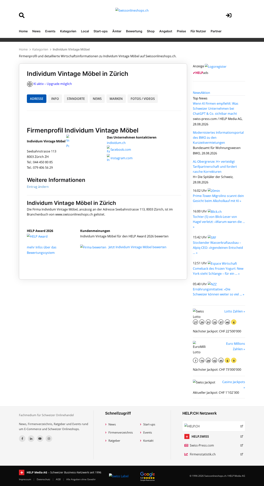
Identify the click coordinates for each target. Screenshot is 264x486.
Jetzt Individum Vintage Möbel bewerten (137, 247)
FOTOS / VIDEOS (143, 99)
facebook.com (120, 149)
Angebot (165, 31)
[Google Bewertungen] (147, 476)
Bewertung (134, 31)
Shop (151, 31)
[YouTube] (40, 438)
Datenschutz (44, 479)
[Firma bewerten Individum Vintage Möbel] (93, 247)
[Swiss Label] (119, 476)
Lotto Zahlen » (234, 311)
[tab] (197, 93)
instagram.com (121, 158)
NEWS (97, 99)
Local (85, 31)
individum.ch (116, 143)
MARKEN (116, 99)
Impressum (25, 479)
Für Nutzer (198, 31)
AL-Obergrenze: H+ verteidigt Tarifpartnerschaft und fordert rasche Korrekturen (215, 166)
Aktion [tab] (205, 93)
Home (23, 31)
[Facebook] (22, 438)
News (36, 31)
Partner (216, 31)
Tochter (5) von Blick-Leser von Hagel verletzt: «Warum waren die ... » (219, 222)
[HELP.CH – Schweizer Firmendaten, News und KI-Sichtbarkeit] (213, 426)
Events (50, 31)
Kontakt (148, 440)
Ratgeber (114, 440)
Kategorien (68, 31)
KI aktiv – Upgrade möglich (52, 84)
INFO (55, 99)
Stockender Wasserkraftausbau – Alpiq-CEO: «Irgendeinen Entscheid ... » (218, 247)
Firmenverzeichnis (120, 432)
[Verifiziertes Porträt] (67, 141)
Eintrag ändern (38, 187)
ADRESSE (36, 99)
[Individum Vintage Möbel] (41, 236)
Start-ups (101, 31)
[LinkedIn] (31, 438)
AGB (58, 479)
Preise (181, 31)
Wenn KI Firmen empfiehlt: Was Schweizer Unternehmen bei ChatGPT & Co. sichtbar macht (215, 108)
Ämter (116, 31)
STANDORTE (76, 99)
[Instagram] (49, 438)
